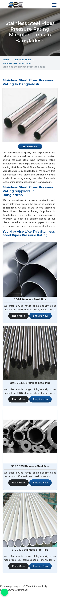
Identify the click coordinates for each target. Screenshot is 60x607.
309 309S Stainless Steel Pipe (30, 466)
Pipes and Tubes (22, 59)
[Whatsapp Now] (4, 592)
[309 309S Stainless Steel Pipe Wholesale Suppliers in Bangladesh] (30, 436)
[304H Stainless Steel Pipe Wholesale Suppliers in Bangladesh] (30, 269)
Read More (18, 315)
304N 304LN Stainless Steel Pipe (30, 382)
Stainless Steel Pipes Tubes (17, 63)
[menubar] (54, 5)
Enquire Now (40, 315)
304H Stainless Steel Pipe (30, 299)
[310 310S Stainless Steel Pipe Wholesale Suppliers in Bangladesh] (30, 520)
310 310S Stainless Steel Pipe (30, 549)
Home (6, 59)
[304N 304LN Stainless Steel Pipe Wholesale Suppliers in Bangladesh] (30, 353)
